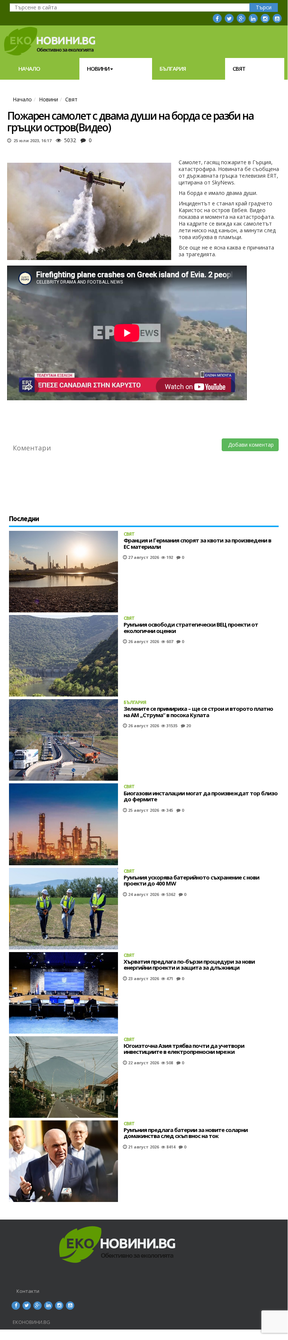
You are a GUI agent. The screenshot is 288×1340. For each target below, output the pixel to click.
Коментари (32, 447)
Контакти (27, 1291)
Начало (29, 68)
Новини (98, 68)
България (173, 68)
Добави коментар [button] (250, 444)
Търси (264, 7)
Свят (239, 68)
